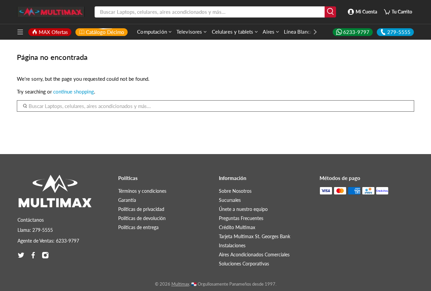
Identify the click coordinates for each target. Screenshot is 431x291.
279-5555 (398, 32)
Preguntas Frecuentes (241, 218)
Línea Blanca (298, 32)
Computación (152, 32)
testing (51, 12)
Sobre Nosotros (235, 191)
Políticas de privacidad (141, 209)
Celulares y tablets (233, 32)
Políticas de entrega (138, 227)
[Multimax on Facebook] (33, 255)
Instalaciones (232, 245)
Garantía (127, 200)
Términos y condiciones (142, 191)
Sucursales (230, 200)
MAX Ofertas (53, 32)
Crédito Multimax (237, 227)
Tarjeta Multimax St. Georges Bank (254, 236)
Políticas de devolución (142, 218)
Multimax (180, 284)
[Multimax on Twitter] (21, 255)
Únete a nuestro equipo (243, 209)
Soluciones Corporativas (244, 263)
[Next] (312, 32)
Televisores (189, 32)
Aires (268, 32)
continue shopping (73, 91)
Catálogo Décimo (105, 32)
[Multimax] (55, 194)
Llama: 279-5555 (35, 230)
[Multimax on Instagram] (45, 255)
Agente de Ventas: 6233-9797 (48, 241)
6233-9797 (356, 32)
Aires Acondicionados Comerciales (254, 254)
